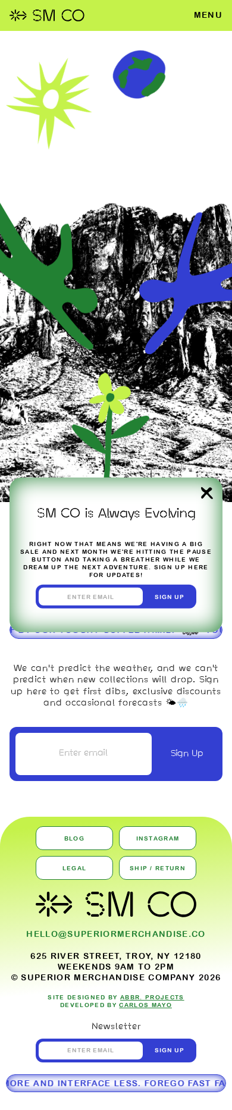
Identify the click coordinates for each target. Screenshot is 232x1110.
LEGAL (74, 868)
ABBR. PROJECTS (152, 997)
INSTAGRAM (158, 838)
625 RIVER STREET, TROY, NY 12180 (116, 956)
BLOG (74, 838)
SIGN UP (170, 597)
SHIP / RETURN (158, 868)
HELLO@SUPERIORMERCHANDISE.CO (115, 934)
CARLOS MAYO (145, 1005)
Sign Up (187, 753)
